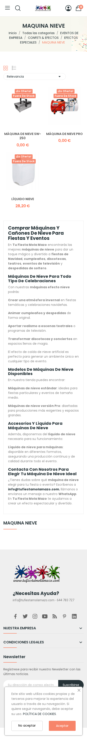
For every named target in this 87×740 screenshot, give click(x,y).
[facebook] (15, 617)
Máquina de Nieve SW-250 (22, 136)
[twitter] (25, 617)
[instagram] (35, 617)
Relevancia (34, 76)
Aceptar (62, 725)
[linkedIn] (74, 617)
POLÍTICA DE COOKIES (39, 714)
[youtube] (45, 617)
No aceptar (27, 725)
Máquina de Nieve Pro (64, 134)
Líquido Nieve (22, 199)
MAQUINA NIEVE (20, 523)
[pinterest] (64, 617)
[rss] (54, 617)
